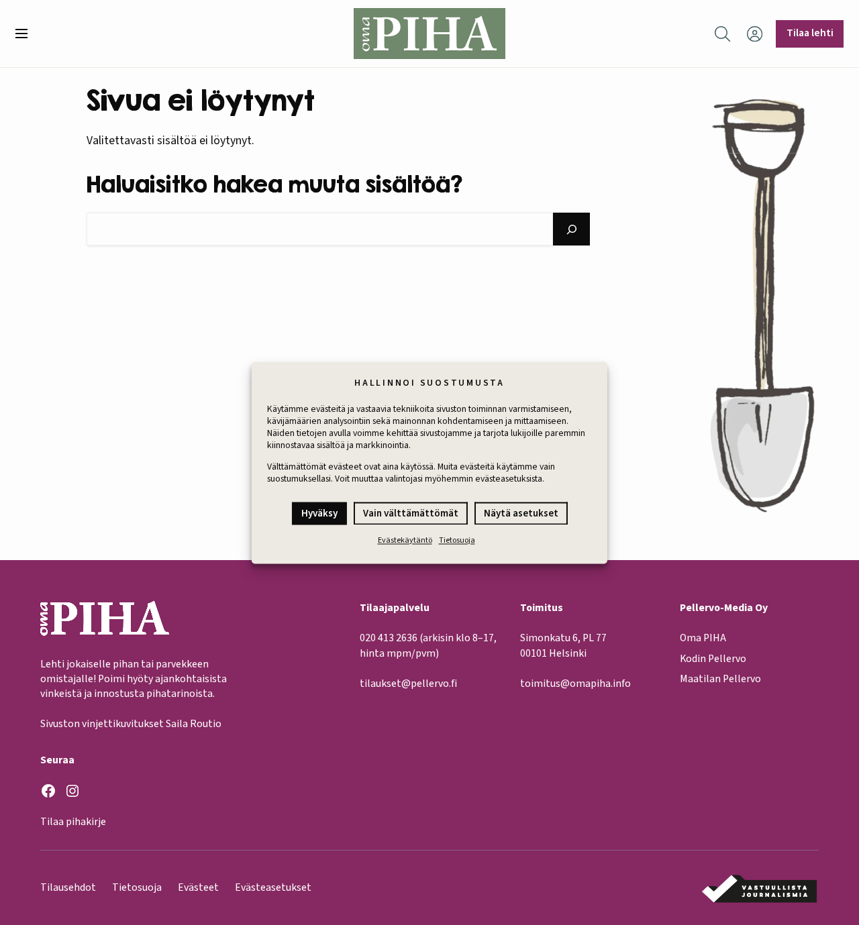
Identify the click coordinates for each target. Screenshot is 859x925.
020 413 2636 (388, 638)
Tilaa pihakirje (73, 821)
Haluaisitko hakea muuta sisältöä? (274, 183)
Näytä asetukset (521, 513)
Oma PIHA (703, 638)
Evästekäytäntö (405, 540)
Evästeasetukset (273, 887)
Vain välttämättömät (410, 513)
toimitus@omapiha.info (575, 683)
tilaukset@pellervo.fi (408, 683)
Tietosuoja (457, 540)
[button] (26, 33)
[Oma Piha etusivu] (429, 33)
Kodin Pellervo (713, 658)
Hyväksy (319, 513)
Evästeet (198, 887)
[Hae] (572, 229)
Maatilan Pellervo (720, 678)
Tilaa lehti (810, 32)
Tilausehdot (68, 887)
